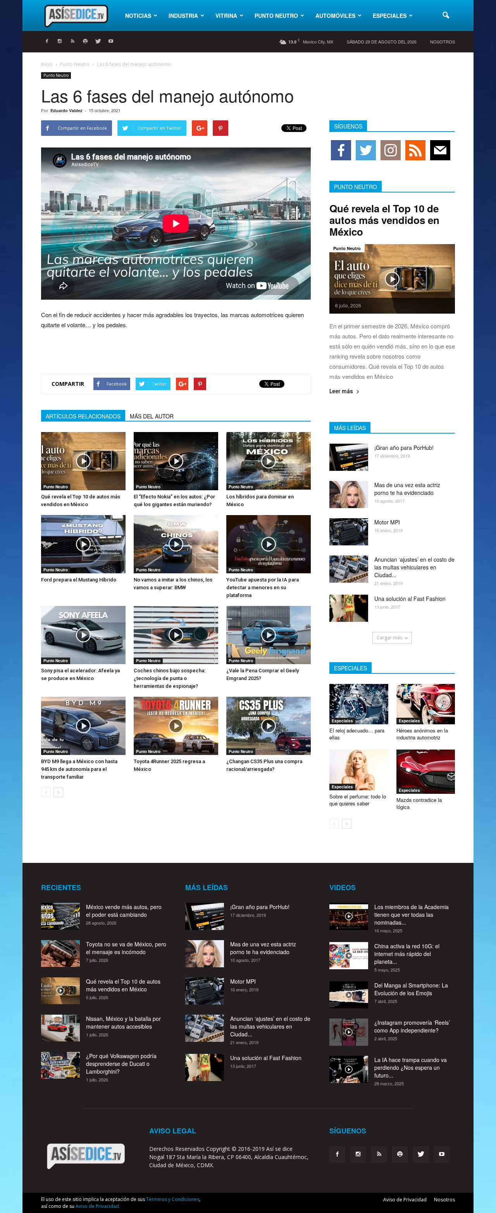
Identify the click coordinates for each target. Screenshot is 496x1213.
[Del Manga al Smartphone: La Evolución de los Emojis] (348, 994)
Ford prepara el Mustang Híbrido (78, 580)
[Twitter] (98, 41)
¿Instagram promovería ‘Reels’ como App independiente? (412, 1026)
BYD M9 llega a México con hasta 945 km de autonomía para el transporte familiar (79, 769)
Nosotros (442, 41)
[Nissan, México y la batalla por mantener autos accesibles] (60, 1028)
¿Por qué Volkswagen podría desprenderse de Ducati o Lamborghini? (121, 1063)
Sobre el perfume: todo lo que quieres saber (357, 800)
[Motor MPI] (348, 531)
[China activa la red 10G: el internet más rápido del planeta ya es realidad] (348, 955)
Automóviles (335, 15)
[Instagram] (59, 41)
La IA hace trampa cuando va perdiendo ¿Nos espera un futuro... (410, 1067)
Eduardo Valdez (66, 110)
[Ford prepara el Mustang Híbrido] (83, 544)
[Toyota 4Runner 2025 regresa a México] (176, 726)
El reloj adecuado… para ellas (356, 734)
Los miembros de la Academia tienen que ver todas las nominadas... (411, 914)
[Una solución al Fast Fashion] (348, 608)
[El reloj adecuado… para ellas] (358, 704)
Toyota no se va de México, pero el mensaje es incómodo (126, 948)
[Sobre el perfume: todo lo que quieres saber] (358, 770)
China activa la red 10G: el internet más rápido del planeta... (406, 953)
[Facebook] (47, 41)
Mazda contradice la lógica (419, 803)
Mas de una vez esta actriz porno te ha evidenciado (407, 488)
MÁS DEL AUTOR (152, 416)
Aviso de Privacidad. (98, 1206)
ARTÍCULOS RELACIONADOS (83, 416)
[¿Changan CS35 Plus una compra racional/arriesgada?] (268, 726)
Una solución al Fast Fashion (410, 598)
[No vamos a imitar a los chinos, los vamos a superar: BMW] (176, 544)
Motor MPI (387, 522)
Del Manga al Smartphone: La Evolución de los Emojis (411, 989)
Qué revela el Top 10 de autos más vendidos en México (384, 220)
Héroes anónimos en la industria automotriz (422, 734)
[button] (445, 15)
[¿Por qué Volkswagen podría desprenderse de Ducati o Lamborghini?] (60, 1065)
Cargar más (389, 637)
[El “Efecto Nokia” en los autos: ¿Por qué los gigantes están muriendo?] (176, 461)
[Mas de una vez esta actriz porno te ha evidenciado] (348, 494)
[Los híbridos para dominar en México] (268, 461)
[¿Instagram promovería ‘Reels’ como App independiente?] (348, 1032)
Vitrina (226, 15)
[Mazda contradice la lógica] (425, 772)
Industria (183, 15)
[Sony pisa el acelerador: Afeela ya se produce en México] (83, 635)
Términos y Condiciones (172, 1199)
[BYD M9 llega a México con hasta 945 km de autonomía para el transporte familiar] (83, 726)
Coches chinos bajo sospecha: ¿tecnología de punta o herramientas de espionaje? (169, 678)
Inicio (47, 64)
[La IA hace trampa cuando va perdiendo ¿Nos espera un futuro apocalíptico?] (348, 1069)
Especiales (389, 15)
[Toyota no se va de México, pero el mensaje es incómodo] (60, 953)
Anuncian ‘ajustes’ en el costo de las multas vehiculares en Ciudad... (414, 567)
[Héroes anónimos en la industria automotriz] (425, 704)
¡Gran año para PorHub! (404, 447)
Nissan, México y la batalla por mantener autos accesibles (123, 1022)
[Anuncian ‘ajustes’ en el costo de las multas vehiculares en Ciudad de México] (348, 569)
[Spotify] (85, 41)
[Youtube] (111, 41)
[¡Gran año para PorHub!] (348, 457)
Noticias (138, 15)
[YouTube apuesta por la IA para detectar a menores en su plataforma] (268, 544)
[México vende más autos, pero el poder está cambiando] (60, 916)
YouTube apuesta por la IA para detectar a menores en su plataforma (262, 587)
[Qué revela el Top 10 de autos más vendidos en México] (83, 461)
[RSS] (72, 41)
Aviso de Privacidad (405, 1199)
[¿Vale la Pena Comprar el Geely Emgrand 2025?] (268, 635)
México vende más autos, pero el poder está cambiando (124, 910)
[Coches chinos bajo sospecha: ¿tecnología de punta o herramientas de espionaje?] (176, 635)
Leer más (341, 391)
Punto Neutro (276, 15)
